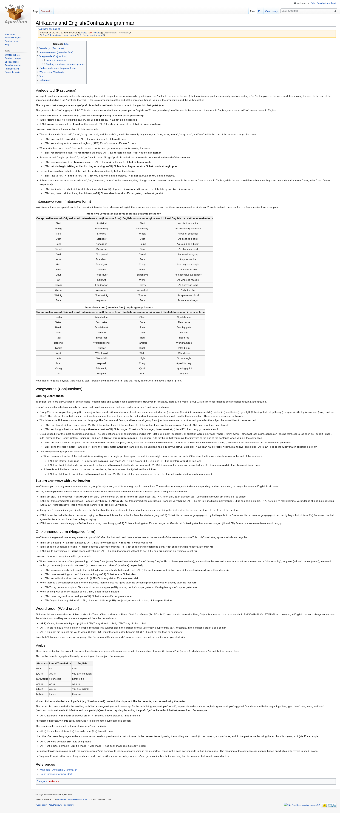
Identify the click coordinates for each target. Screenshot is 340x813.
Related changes (13, 58)
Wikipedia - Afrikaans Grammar (56, 769)
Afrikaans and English (49, 29)
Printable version (13, 65)
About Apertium (55, 805)
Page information (13, 72)
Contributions (323, 3)
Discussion (46, 11)
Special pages (12, 62)
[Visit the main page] (15, 14)
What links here (12, 55)
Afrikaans (54, 781)
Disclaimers (69, 805)
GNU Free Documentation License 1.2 (73, 799)
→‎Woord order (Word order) (116, 32)
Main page (10, 34)
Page (35, 11)
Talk (313, 3)
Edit (260, 11)
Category (42, 781)
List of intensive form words (54, 774)
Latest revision (69, 35)
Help (7, 44)
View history (271, 11)
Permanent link (12, 69)
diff (42, 35)
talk (90, 32)
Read (252, 11)
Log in (334, 3)
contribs (97, 32)
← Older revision (53, 35)
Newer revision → (91, 35)
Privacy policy (41, 805)
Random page (12, 41)
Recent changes (13, 37)
